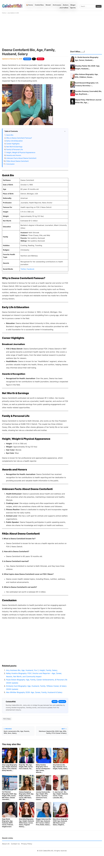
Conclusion (10, 164)
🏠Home (29, 5)
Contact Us (15, 844)
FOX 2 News (7, 719)
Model (48, 5)
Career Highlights (13, 144)
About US (5, 844)
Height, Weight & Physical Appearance (20, 152)
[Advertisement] (52, 31)
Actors (65, 5)
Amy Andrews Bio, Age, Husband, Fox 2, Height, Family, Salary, (32, 670)
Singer (73, 5)
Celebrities (39, 5)
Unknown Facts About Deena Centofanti (21, 158)
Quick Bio (9, 135)
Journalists (63, 8)
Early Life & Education (14, 141)
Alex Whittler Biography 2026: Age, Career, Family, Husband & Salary (34, 692)
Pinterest (40, 59)
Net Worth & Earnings (14, 147)
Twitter (23, 269)
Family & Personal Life (14, 149)
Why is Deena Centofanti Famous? (19, 138)
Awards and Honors (13, 155)
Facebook (27, 59)
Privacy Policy (26, 844)
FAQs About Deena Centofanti (17, 161)
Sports (73, 8)
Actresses (57, 5)
